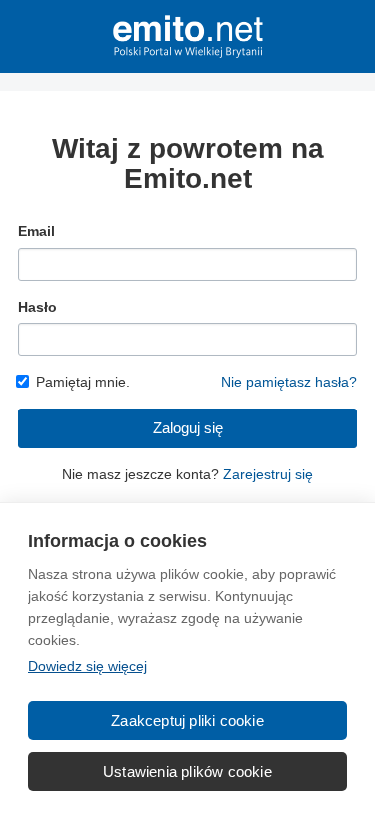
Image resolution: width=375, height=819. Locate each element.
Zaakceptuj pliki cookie (187, 720)
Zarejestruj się (268, 474)
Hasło (37, 307)
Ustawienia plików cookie (187, 771)
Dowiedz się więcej (87, 666)
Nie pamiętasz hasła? (289, 382)
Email (36, 231)
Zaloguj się (188, 427)
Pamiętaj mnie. (83, 382)
